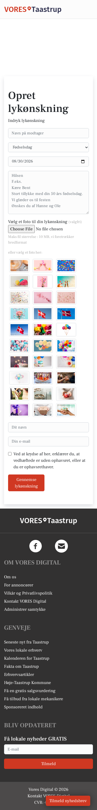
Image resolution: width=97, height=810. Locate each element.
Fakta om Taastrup (21, 666)
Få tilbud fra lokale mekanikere (33, 699)
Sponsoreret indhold (23, 707)
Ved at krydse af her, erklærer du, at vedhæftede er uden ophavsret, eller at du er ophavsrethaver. (49, 460)
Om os (10, 577)
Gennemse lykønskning (26, 483)
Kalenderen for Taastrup (26, 658)
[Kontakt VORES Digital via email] (61, 546)
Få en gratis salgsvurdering (30, 690)
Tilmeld (48, 763)
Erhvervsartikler (19, 674)
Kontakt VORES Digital (25, 601)
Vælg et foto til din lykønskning (45, 221)
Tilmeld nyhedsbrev (68, 801)
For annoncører (18, 585)
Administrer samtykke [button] (25, 609)
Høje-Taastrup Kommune (27, 682)
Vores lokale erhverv (23, 650)
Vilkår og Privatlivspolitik (28, 593)
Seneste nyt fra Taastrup (26, 642)
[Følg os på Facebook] (35, 546)
